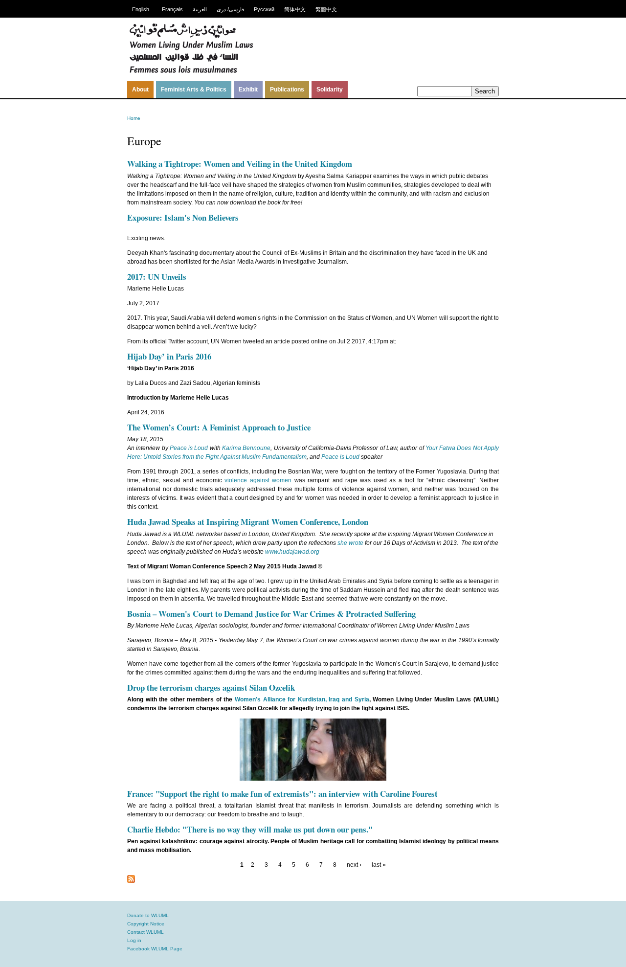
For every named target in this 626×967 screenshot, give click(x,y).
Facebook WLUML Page (154, 948)
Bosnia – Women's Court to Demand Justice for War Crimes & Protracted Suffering (271, 613)
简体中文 (295, 9)
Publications (287, 89)
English (140, 9)
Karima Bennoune (246, 448)
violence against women (257, 480)
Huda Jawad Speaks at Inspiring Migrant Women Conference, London (247, 522)
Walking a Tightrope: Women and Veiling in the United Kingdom (239, 163)
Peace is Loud (189, 448)
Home (133, 118)
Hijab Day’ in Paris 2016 (169, 356)
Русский (264, 9)
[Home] (191, 71)
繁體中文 (326, 9)
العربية (200, 9)
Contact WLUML (145, 932)
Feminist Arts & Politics (193, 89)
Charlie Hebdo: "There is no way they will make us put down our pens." (250, 829)
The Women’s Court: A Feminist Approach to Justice (219, 427)
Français (172, 9)
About (140, 89)
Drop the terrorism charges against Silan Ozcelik (211, 687)
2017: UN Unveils (156, 276)
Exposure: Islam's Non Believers (183, 217)
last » (379, 864)
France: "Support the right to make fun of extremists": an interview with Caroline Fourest (282, 793)
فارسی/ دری (230, 9)
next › (354, 864)
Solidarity (329, 89)
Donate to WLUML (148, 915)
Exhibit (248, 89)
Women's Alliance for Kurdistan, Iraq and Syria (302, 699)
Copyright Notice (145, 923)
